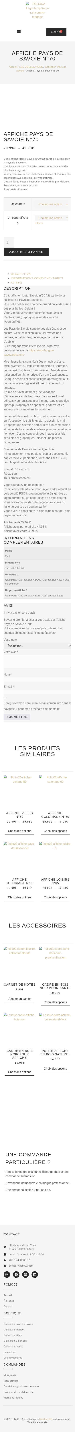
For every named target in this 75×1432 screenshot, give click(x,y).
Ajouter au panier (26, 251)
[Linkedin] (34, 1274)
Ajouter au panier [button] (20, 998)
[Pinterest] (25, 1274)
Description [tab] (21, 273)
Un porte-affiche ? (17, 220)
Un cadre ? (18, 203)
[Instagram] (7, 1274)
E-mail (9, 686)
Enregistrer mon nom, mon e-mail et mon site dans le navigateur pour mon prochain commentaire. (37, 706)
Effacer (39, 223)
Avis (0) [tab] (16, 282)
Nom (8, 674)
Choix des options (19, 830)
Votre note (10, 639)
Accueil (13, 66)
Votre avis (11, 652)
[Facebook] (16, 1274)
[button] (19, 31)
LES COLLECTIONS (31, 66)
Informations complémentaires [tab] (37, 278)
